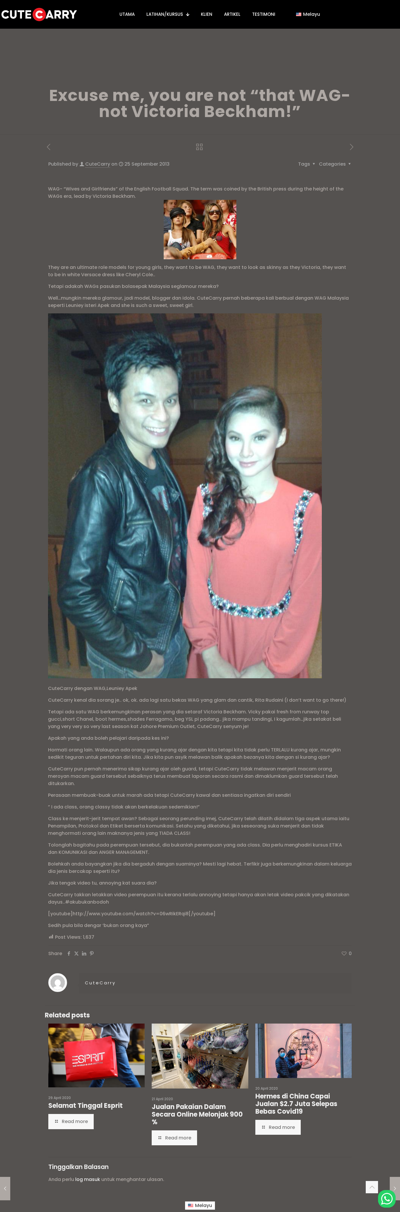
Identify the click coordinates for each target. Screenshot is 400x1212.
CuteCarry (97, 164)
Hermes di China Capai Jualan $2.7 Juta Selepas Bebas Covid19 (296, 1104)
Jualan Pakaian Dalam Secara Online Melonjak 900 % (197, 1114)
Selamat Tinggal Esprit (85, 1105)
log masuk (87, 1179)
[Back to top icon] (372, 1187)
